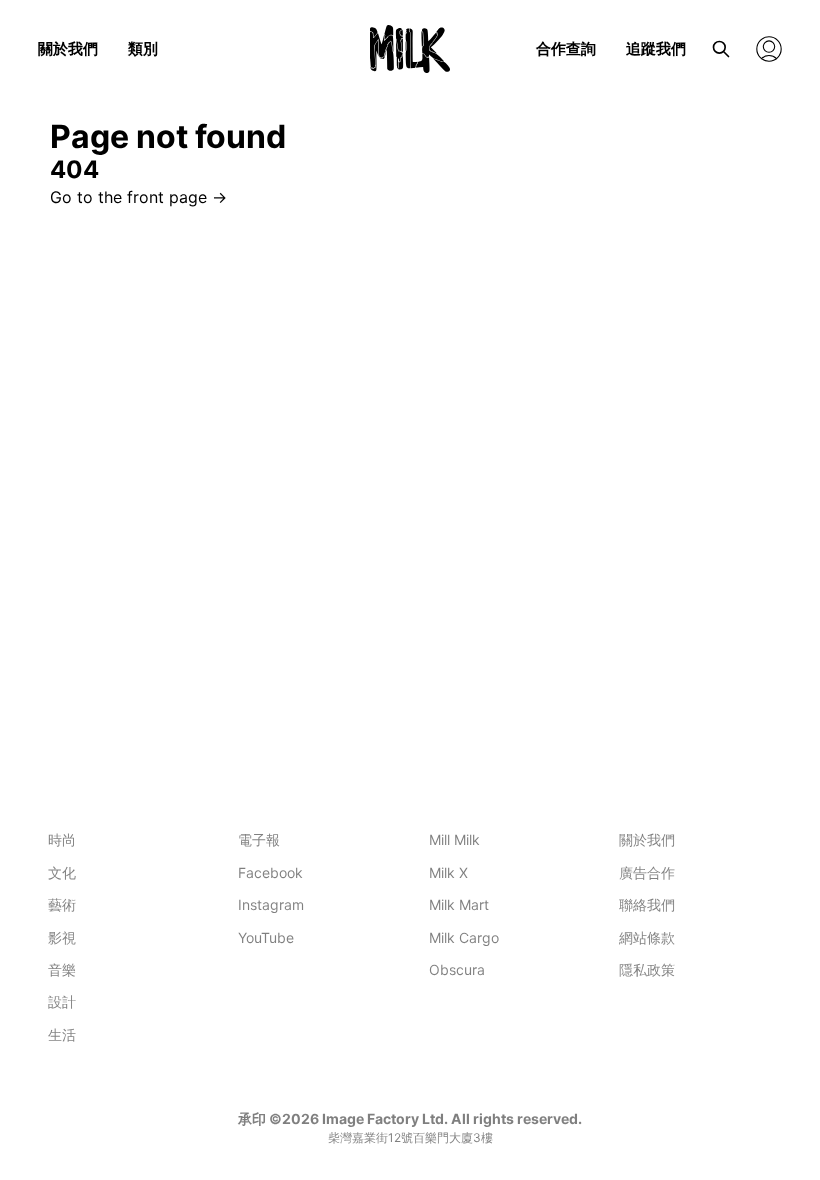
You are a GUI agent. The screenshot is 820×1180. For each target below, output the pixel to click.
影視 (62, 937)
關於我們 (68, 48)
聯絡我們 (647, 904)
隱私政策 (647, 969)
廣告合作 (647, 872)
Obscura (457, 969)
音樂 (62, 969)
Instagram (271, 904)
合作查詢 (566, 48)
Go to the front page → (138, 197)
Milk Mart (459, 904)
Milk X (448, 872)
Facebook (270, 872)
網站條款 (647, 937)
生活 (62, 1034)
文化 (62, 872)
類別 (143, 48)
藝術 (62, 904)
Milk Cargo (464, 937)
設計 (62, 1001)
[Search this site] (721, 49)
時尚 (62, 839)
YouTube (266, 937)
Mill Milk (454, 839)
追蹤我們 (656, 48)
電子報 (259, 839)
